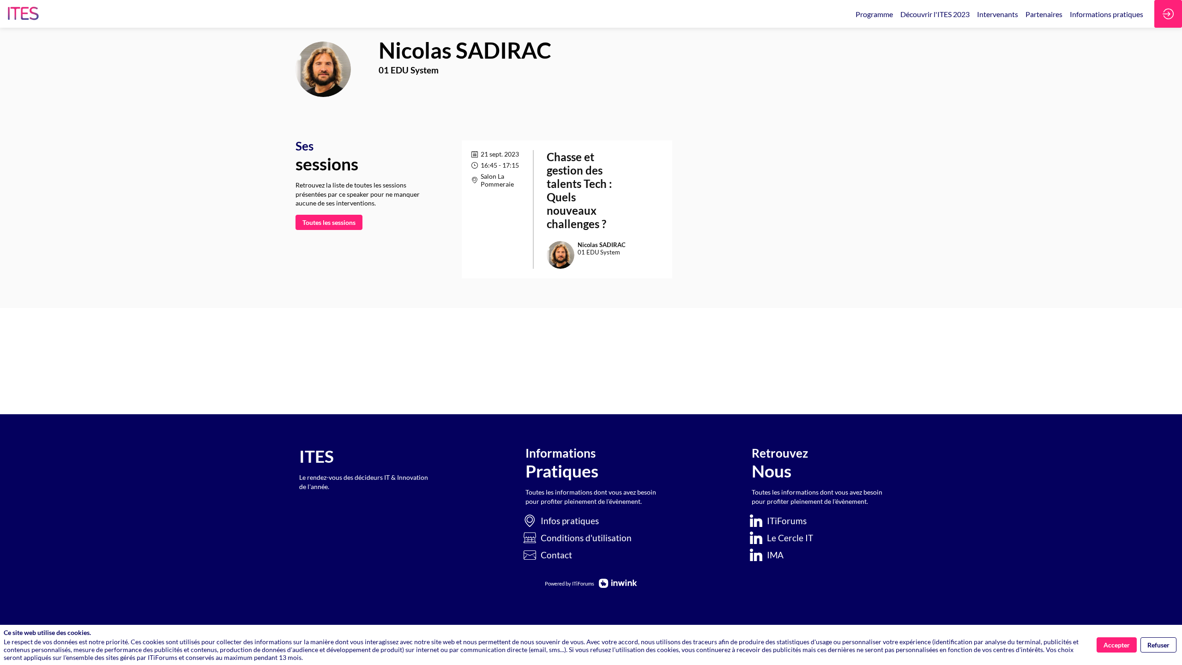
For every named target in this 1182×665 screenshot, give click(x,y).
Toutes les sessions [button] (329, 222)
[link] (874, 14)
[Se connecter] (1168, 14)
